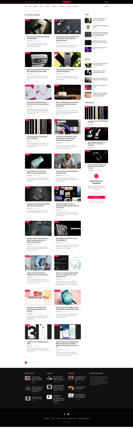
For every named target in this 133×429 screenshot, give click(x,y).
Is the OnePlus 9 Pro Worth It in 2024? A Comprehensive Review (37, 172)
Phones (27, 20)
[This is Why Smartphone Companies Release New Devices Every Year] (71, 378)
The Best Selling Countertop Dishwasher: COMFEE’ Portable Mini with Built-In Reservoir (59, 398)
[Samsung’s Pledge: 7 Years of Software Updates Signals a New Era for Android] (67, 193)
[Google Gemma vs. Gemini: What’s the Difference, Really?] (88, 42)
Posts (52, 418)
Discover (35, 6)
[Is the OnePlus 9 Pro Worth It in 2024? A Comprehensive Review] (38, 161)
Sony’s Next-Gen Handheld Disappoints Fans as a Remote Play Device (37, 379)
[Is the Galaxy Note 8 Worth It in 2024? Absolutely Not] (67, 59)
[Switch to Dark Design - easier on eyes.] (105, 6)
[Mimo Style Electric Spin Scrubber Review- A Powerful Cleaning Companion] (96, 133)
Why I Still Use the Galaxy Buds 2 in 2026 (100, 26)
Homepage (46, 418)
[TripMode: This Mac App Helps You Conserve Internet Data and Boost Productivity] (88, 94)
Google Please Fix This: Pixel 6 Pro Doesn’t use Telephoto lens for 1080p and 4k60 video (37, 240)
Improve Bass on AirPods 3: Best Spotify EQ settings (99, 71)
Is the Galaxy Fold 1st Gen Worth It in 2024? (37, 398)
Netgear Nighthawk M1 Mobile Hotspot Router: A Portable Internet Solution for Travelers (58, 388)
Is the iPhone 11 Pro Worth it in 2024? (100, 86)
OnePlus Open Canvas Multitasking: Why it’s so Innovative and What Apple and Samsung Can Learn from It (67, 344)
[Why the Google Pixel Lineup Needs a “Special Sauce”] (38, 26)
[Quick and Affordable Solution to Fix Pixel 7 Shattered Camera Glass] (38, 59)
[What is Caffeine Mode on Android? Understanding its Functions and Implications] (67, 92)
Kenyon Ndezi (29, 40)
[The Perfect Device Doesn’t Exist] (88, 49)
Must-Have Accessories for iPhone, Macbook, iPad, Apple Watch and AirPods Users (37, 389)
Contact (34, 2)
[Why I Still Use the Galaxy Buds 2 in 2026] (88, 27)
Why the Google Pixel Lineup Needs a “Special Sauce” (38, 37)
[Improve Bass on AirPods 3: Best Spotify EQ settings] (88, 72)
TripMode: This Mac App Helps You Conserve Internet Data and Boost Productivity (100, 94)
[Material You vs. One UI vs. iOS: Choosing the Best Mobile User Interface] (38, 297)
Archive (57, 187)
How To (47, 6)
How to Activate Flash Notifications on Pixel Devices (67, 172)
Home (29, 6)
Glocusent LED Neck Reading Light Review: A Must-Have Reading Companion (97, 166)
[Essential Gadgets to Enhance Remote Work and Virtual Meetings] (71, 395)
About (39, 2)
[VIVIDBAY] (66, 2)
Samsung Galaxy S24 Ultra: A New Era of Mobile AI (66, 239)
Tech (41, 6)
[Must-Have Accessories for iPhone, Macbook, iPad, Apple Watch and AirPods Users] (27, 388)
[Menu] (25, 6)
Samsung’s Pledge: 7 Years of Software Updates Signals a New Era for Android (67, 205)
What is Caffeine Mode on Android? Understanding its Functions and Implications (67, 104)
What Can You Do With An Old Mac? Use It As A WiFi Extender (100, 79)
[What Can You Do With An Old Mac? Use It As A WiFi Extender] (88, 80)
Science (75, 6)
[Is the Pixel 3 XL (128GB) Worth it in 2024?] (38, 331)
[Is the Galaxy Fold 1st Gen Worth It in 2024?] (27, 398)
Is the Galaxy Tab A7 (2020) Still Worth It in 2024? (37, 137)
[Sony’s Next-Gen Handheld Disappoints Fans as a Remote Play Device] (27, 378)
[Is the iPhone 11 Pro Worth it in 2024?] (88, 87)
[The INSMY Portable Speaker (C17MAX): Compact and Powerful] (49, 378)
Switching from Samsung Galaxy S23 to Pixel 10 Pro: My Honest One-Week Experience (67, 38)
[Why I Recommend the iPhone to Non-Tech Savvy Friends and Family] (38, 92)
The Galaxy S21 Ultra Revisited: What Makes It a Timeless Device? (38, 205)
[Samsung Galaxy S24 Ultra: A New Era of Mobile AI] (67, 228)
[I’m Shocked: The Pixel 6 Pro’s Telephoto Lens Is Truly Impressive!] (38, 262)
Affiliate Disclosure (83, 418)
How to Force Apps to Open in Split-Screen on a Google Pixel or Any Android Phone (67, 274)
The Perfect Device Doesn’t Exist (99, 48)
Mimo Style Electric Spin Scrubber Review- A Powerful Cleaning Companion (97, 143)
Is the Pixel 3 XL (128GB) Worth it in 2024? (38, 343)
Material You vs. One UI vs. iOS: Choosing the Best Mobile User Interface (36, 309)
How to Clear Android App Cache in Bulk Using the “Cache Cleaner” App (67, 308)
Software (62, 6)
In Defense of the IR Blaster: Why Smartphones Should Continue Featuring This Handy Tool (66, 138)
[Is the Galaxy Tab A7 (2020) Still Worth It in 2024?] (38, 126)
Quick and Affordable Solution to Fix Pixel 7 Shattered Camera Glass (38, 70)
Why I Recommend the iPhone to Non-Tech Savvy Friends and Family (38, 103)
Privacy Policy (28, 2)
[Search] (107, 6)
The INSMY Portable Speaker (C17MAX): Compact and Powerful (58, 378)
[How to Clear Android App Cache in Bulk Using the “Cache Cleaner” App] (67, 297)
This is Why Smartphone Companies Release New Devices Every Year (80, 379)
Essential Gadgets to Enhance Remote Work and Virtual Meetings (80, 396)
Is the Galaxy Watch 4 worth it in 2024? (80, 387)
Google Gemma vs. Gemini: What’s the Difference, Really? (100, 41)
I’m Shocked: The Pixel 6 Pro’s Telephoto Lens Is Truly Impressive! (38, 274)
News (68, 6)
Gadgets (54, 6)
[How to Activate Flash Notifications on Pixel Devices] (67, 161)
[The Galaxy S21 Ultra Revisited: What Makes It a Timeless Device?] (38, 193)
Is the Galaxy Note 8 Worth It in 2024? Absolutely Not (65, 70)
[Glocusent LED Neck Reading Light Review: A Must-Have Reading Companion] (96, 156)
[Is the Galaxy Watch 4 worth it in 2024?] (71, 388)
